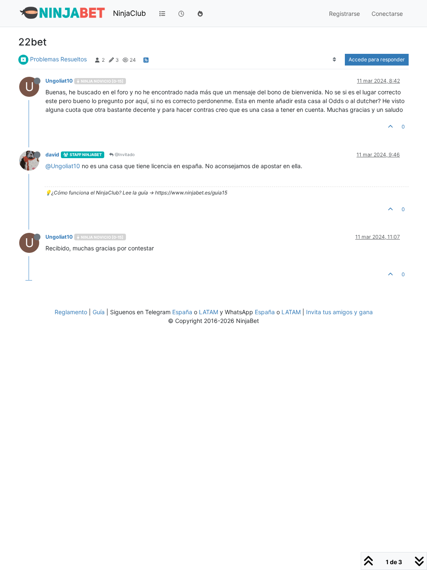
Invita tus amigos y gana (339, 311)
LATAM (208, 311)
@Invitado (124, 154)
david (52, 154)
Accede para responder (377, 59)
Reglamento (71, 311)
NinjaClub (129, 13)
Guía (99, 311)
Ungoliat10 (59, 81)
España (182, 311)
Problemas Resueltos (58, 59)
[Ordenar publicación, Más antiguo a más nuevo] (335, 60)
